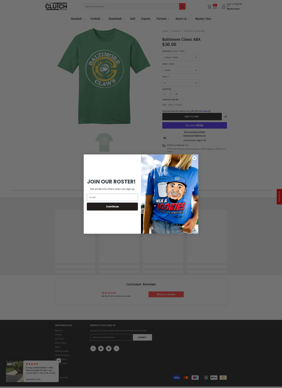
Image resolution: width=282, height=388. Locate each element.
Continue (112, 206)
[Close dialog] (194, 158)
